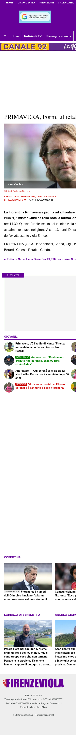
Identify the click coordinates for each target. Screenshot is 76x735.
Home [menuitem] (15, 36)
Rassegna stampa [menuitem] (58, 36)
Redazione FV (15, 200)
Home (9, 2)
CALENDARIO (66, 2)
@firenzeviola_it (42, 200)
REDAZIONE (47, 2)
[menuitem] (5, 36)
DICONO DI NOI (26, 2)
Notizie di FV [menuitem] (33, 36)
